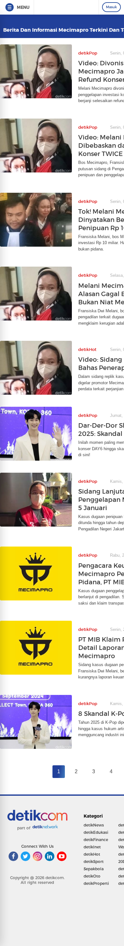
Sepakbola (94, 868)
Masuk (111, 7)
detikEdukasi (96, 832)
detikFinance (96, 839)
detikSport (94, 861)
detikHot (92, 854)
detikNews (94, 825)
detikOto (92, 876)
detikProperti (96, 883)
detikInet (92, 847)
